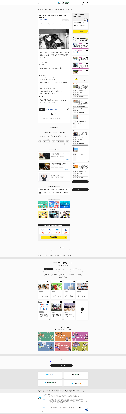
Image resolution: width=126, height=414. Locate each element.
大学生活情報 (81, 399)
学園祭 (67, 141)
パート (50, 396)
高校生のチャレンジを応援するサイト (65, 399)
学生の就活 (50, 395)
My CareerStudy (59, 401)
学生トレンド (51, 9)
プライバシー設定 (66, 391)
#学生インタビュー (48, 274)
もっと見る (82, 312)
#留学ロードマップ (66, 269)
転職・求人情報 (70, 395)
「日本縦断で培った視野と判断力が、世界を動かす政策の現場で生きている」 (83, 66)
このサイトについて (40, 391)
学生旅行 (49, 136)
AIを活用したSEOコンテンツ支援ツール (54, 402)
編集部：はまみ (67, 169)
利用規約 (43, 391)
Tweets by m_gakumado (76, 186)
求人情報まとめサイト (51, 399)
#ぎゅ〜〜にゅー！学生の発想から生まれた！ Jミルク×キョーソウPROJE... (56, 295)
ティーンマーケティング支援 (74, 399)
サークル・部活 (64, 136)
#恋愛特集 (79, 274)
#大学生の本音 (57, 177)
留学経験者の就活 (55, 395)
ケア (59, 118)
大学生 (47, 118)
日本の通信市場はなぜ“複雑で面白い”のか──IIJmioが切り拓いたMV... (83, 73)
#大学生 (57, 156)
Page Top (84, 391)
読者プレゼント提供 (57, 391)
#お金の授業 (55, 274)
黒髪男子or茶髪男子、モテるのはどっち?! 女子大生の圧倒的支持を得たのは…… (53, 189)
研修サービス (50, 407)
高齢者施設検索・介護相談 (63, 402)
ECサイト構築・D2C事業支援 (52, 401)
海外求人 (74, 395)
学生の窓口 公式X (80, 189)
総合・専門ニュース (57, 399)
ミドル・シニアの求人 (54, 396)
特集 (40, 141)
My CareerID (63, 401)
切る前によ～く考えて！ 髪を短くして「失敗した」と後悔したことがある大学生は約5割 (53, 193)
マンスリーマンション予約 (83, 401)
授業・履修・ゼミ (56, 136)
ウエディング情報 (63, 400)
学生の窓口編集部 (43, 19)
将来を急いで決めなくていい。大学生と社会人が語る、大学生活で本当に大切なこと (83, 46)
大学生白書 (51, 118)
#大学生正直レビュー (63, 274)
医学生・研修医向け (64, 395)
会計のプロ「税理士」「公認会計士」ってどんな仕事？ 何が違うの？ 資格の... (83, 53)
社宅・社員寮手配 (71, 407)
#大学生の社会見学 (57, 269)
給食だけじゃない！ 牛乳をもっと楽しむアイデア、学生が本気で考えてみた (82, 295)
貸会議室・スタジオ (65, 407)
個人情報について (46, 391)
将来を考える (80, 50)
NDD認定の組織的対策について (76, 391)
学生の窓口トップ (40, 9)
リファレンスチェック (77, 407)
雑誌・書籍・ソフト (57, 400)
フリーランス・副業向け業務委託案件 (72, 396)
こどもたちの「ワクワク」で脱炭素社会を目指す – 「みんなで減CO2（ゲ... (83, 59)
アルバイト (84, 395)
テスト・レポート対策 (60, 141)
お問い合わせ (50, 391)
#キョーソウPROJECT (48, 269)
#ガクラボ (73, 269)
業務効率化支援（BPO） (56, 407)
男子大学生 (43, 118)
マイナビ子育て (78, 400)
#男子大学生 (61, 156)
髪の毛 (55, 118)
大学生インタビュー (46, 141)
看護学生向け (59, 395)
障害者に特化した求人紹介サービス (62, 396)
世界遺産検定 (67, 400)
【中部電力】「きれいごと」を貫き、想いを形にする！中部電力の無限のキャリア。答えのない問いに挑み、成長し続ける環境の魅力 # (83, 102)
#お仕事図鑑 (79, 269)
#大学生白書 (53, 156)
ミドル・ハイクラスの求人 (79, 395)
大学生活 (46, 9)
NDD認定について (70, 391)
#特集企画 (60, 277)
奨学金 (53, 141)
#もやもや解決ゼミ (72, 274)
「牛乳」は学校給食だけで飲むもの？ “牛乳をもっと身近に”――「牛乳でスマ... (69, 295)
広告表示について (53, 391)
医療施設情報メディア (69, 401)
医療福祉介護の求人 (80, 396)
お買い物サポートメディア (76, 401)
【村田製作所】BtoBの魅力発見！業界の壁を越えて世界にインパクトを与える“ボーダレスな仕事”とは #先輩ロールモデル (83, 167)
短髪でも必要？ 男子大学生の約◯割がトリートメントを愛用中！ (63, 9)
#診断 (66, 277)
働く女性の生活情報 (51, 400)
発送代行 (61, 407)
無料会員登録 (54, 237)
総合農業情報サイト (72, 400)
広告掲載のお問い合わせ (62, 391)
